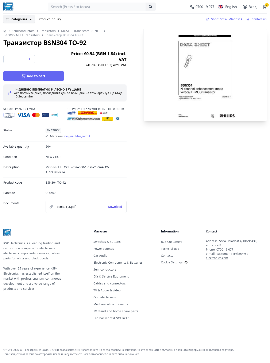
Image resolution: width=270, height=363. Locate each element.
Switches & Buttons (107, 242)
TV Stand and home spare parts (115, 311)
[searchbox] (102, 7)
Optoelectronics (104, 297)
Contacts (167, 256)
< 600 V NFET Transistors (22, 35)
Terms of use (170, 249)
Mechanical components (110, 304)
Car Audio (100, 256)
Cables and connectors (109, 283)
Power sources (103, 249)
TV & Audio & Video (106, 290)
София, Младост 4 (77, 136)
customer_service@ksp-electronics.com (228, 256)
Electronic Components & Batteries (118, 262)
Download (115, 207)
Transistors (48, 31)
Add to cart (36, 76)
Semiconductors (23, 31)
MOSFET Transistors (75, 31)
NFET (98, 31)
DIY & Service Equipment (111, 276)
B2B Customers (171, 242)
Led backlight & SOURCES (111, 318)
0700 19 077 (224, 249)
